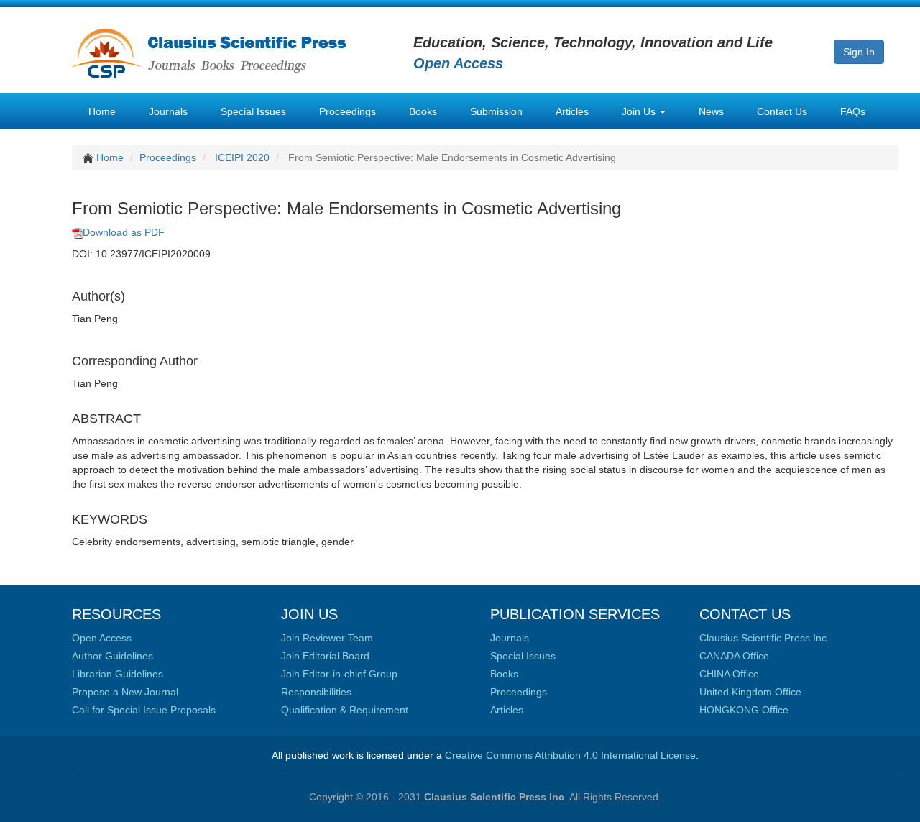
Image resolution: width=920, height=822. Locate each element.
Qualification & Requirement (344, 710)
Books (423, 111)
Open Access (102, 638)
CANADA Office (734, 656)
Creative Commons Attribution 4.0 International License (570, 755)
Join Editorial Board (325, 656)
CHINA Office (729, 674)
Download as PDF (124, 232)
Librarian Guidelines (117, 674)
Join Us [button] (640, 111)
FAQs (852, 111)
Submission (496, 111)
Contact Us (782, 111)
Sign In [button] (859, 52)
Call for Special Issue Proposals (144, 710)
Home (102, 111)
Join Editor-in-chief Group (339, 674)
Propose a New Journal (125, 692)
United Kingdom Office (750, 692)
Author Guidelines (112, 656)
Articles (572, 111)
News (711, 111)
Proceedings (347, 111)
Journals (168, 111)
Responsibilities (316, 692)
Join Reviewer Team (327, 638)
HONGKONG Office (743, 710)
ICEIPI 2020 (242, 157)
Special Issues (253, 111)
